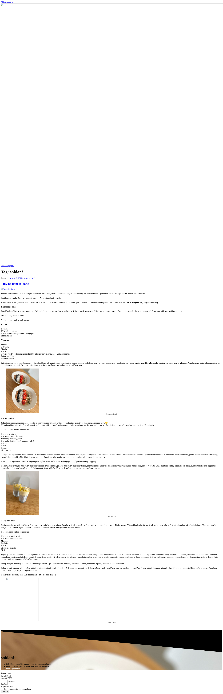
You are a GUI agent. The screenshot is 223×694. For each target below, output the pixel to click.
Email (3, 676)
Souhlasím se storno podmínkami (17, 689)
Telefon (4, 679)
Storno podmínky (13, 669)
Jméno (4, 673)
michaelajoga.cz (7, 265)
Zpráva (4, 684)
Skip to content (7, 2)
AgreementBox (7, 686)
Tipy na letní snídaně (15, 283)
